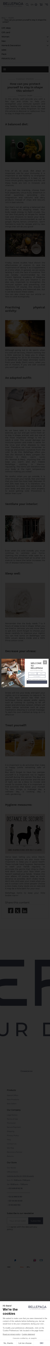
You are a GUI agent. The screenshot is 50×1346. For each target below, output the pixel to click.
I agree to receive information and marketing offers (35, 679)
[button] (45, 662)
